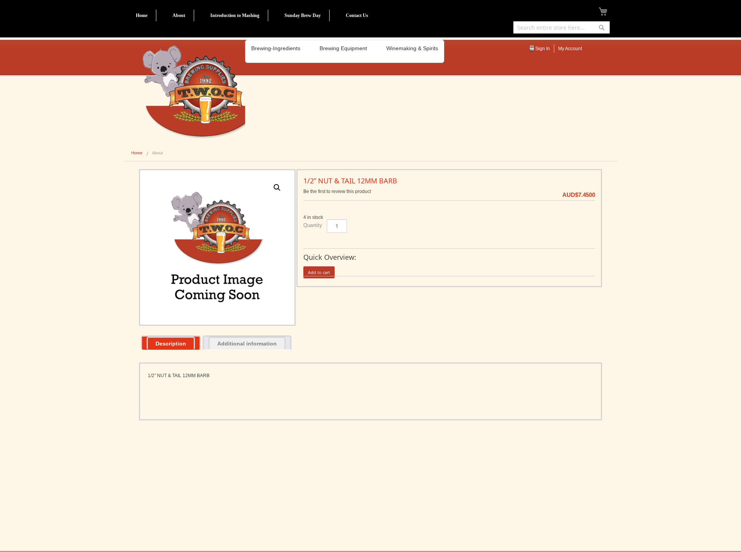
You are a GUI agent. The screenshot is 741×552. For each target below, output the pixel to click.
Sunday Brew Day (302, 15)
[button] (277, 188)
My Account (570, 48)
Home (141, 15)
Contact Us (357, 15)
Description (171, 343)
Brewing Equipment (343, 48)
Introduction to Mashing (234, 15)
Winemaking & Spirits (412, 48)
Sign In (542, 48)
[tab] (171, 342)
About (179, 15)
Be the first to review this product (337, 191)
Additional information (247, 343)
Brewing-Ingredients (275, 48)
